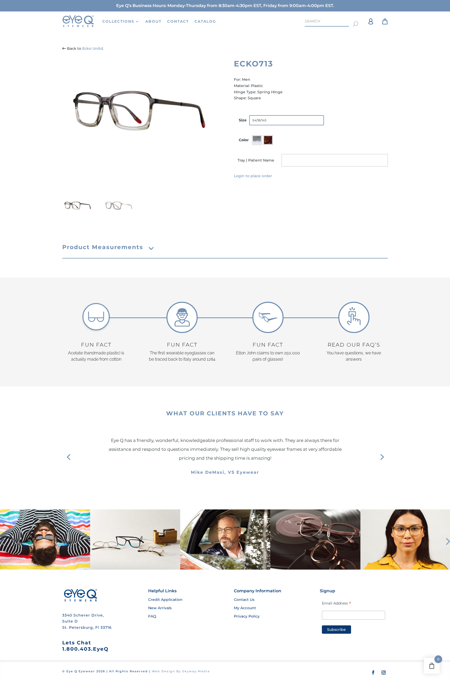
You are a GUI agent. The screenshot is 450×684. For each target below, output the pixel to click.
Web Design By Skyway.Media (181, 671)
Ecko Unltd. (93, 48)
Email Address (336, 603)
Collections (118, 21)
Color (244, 140)
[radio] (256, 140)
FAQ (152, 616)
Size (243, 120)
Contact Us (244, 599)
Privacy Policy (247, 616)
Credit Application (165, 599)
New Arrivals (160, 608)
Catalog (205, 21)
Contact (178, 21)
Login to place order (253, 176)
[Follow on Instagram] (383, 672)
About (153, 21)
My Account (245, 608)
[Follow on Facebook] (373, 672)
